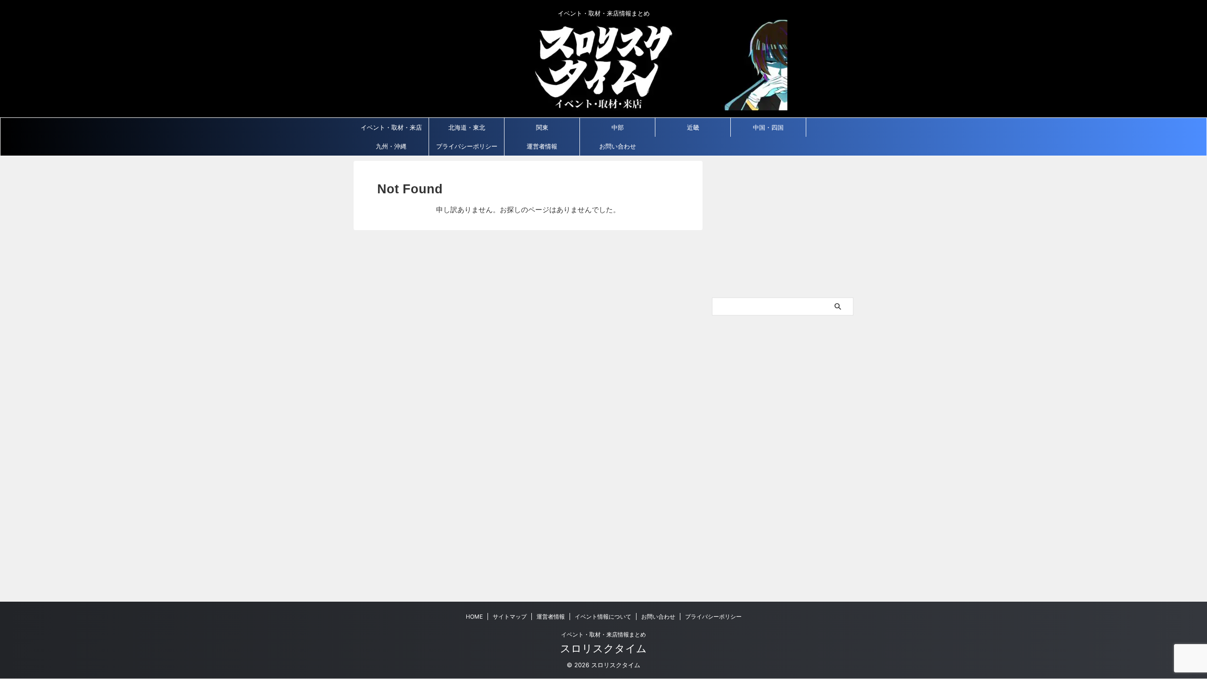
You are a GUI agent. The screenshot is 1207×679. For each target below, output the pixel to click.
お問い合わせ (617, 146)
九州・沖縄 (391, 146)
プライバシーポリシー (466, 146)
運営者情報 (542, 146)
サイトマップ (510, 616)
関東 (542, 127)
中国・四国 (768, 127)
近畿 (693, 127)
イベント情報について (603, 616)
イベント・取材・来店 (391, 127)
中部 (618, 127)
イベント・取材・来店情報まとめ (603, 634)
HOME (474, 616)
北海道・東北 (466, 127)
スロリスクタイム (603, 648)
